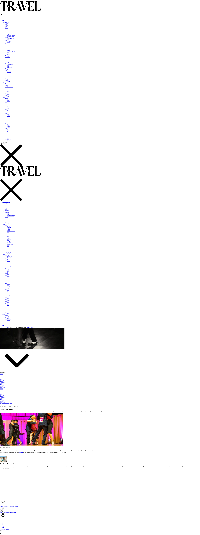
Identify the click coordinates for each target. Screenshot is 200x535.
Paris (7, 111)
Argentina (6, 45)
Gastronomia (7, 30)
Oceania (3, 134)
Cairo (7, 79)
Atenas (8, 114)
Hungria (6, 119)
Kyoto (8, 89)
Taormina (8, 126)
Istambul (8, 96)
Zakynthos (8, 117)
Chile (5, 55)
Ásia (3, 82)
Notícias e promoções (6, 22)
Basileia (8, 133)
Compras (6, 28)
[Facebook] (2, 17)
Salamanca (8, 106)
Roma (8, 125)
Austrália (6, 135)
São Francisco (9, 62)
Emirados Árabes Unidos (9, 87)
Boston (8, 58)
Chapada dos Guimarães (11, 35)
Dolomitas (8, 127)
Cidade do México (10, 64)
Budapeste (8, 120)
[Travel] (20, 13)
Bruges (8, 282)
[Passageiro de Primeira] (5, 521)
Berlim (8, 99)
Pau (7, 112)
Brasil (3, 31)
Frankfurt (8, 100)
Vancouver (8, 54)
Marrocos (6, 80)
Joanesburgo (9, 77)
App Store (28, 327)
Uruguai (6, 70)
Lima (7, 69)
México (6, 63)
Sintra (8, 132)
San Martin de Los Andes (11, 51)
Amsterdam (8, 298)
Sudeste (6, 40)
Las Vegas (8, 238)
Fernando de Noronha (10, 38)
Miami (8, 60)
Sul (5, 43)
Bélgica (6, 102)
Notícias (6, 24)
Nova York (8, 61)
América (3, 224)
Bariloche (8, 46)
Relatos (6, 26)
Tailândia (6, 93)
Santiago (8, 56)
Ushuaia (8, 52)
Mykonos (8, 115)
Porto (7, 131)
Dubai (8, 267)
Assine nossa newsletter (4, 0)
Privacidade (7, 529)
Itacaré (8, 39)
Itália (5, 123)
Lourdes (8, 110)
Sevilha (8, 108)
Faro (7, 129)
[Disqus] (100, 483)
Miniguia (6, 23)
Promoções (6, 25)
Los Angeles (9, 239)
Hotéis (6, 209)
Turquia (6, 95)
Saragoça (8, 107)
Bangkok (8, 94)
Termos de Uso (2, 529)
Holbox (8, 65)
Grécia (6, 113)
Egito (5, 78)
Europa (3, 97)
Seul (7, 86)
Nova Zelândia (7, 137)
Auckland (8, 138)
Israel (5, 83)
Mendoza (8, 50)
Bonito (8, 33)
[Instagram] (2, 18)
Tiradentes (8, 42)
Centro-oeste (7, 32)
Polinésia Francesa (8, 139)
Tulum (8, 66)
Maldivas (6, 92)
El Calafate (8, 48)
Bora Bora (8, 140)
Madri (8, 105)
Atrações (6, 208)
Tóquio (8, 91)
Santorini (8, 116)
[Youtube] (3, 20)
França (6, 109)
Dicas (5, 27)
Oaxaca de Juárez (9, 67)
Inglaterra (6, 121)
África (3, 74)
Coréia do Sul (7, 85)
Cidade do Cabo (9, 76)
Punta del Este (9, 72)
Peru (5, 68)
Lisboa (8, 130)
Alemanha (6, 98)
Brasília (8, 34)
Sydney (8, 136)
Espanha (6, 283)
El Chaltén (8, 49)
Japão (5, 268)
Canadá (6, 53)
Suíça (5, 312)
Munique (8, 101)
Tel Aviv (8, 84)
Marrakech (8, 81)
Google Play (33, 327)
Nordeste (6, 37)
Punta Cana (8, 253)
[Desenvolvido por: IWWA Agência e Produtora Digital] (2, 531)
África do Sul (7, 75)
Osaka (8, 90)
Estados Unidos (7, 57)
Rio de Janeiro (9, 41)
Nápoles (8, 124)
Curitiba (8, 223)
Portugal (6, 128)
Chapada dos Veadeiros (10, 36)
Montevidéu (9, 71)
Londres (8, 122)
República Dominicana (8, 73)
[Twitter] (3, 19)
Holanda (6, 297)
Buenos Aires (9, 47)
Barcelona (8, 104)
